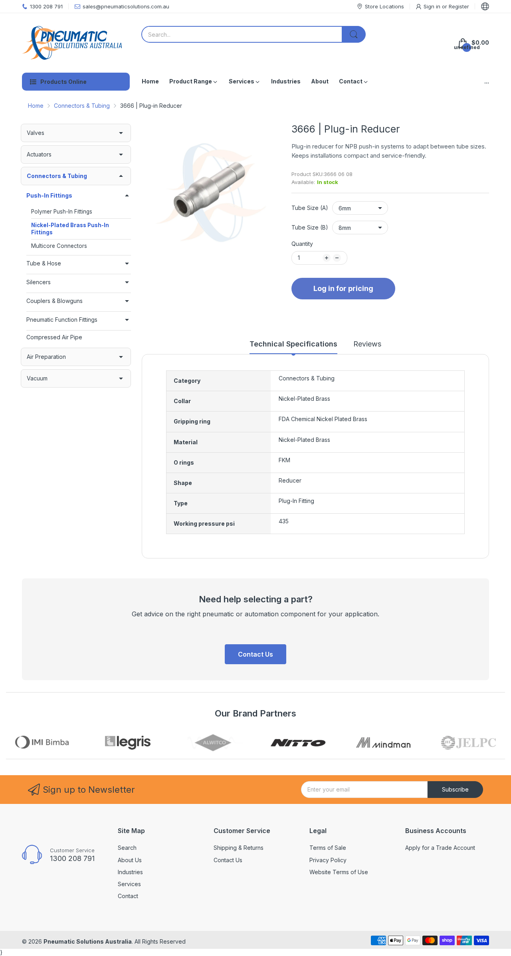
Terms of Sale (327, 847)
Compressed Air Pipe (54, 337)
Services (129, 884)
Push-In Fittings (49, 195)
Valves (35, 132)
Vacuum (37, 378)
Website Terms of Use (338, 872)
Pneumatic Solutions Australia (88, 941)
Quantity (302, 243)
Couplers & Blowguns (54, 300)
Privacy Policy (328, 860)
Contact (128, 896)
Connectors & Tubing (57, 175)
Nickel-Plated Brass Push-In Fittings (70, 228)
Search (127, 847)
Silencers (38, 282)
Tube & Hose (43, 263)
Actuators (39, 154)
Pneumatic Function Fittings (61, 319)
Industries (130, 872)
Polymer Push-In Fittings (61, 211)
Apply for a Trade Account (440, 847)
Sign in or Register (446, 6)
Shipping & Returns (238, 847)
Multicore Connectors (59, 246)
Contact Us (255, 654)
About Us (130, 860)
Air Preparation (46, 356)
